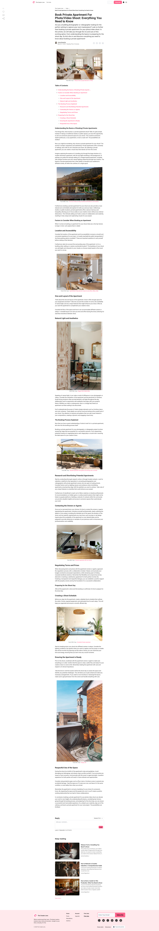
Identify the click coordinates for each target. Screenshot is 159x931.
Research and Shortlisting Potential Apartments (74, 107)
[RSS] (121, 920)
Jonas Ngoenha (62, 42)
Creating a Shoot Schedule (68, 118)
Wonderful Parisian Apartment (84, 642)
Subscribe (117, 2)
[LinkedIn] (99, 920)
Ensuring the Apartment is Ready (70, 121)
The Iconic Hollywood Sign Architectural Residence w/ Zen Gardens (84, 201)
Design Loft (83, 762)
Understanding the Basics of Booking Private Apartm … (74, 90)
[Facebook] (112, 920)
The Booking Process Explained (67, 104)
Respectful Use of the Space (68, 123)
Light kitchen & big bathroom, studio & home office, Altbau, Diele (84, 291)
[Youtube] (103, 920)
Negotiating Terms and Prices (69, 112)
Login (110, 2)
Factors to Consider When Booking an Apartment (72, 92)
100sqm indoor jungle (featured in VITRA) (83, 80)
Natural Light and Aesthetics (68, 101)
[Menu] (124, 2)
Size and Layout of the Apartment (70, 98)
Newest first (97, 818)
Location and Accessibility (68, 95)
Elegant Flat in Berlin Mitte (84, 391)
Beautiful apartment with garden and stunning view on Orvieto (83, 470)
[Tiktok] (108, 920)
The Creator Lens (59, 8)
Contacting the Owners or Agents (70, 109)
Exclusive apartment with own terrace (83, 560)
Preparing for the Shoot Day (66, 115)
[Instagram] (116, 920)
